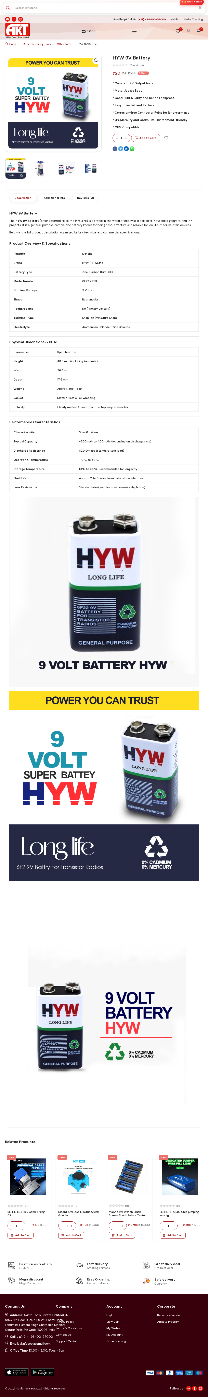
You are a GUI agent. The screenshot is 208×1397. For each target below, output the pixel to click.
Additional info (54, 198)
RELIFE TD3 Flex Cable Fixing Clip (26, 1213)
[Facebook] (115, 150)
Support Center (66, 1341)
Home (13, 44)
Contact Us (63, 1334)
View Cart (112, 1321)
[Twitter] (121, 150)
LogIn (110, 1315)
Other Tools (64, 44)
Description (22, 198)
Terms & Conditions (69, 1328)
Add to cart (147, 138)
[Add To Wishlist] (166, 138)
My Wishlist (114, 1328)
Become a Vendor (169, 1315)
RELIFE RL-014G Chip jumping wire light (179, 1213)
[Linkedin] (127, 150)
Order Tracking (193, 19)
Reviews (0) (85, 198)
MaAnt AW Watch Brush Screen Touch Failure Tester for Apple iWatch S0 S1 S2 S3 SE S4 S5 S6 (128, 1217)
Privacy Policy (65, 1321)
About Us (62, 1315)
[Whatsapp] (132, 150)
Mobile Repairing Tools (37, 44)
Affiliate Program (168, 1321)
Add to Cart (22, 1235)
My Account (114, 1334)
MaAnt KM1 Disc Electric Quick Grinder (78, 1213)
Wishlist (175, 19)
